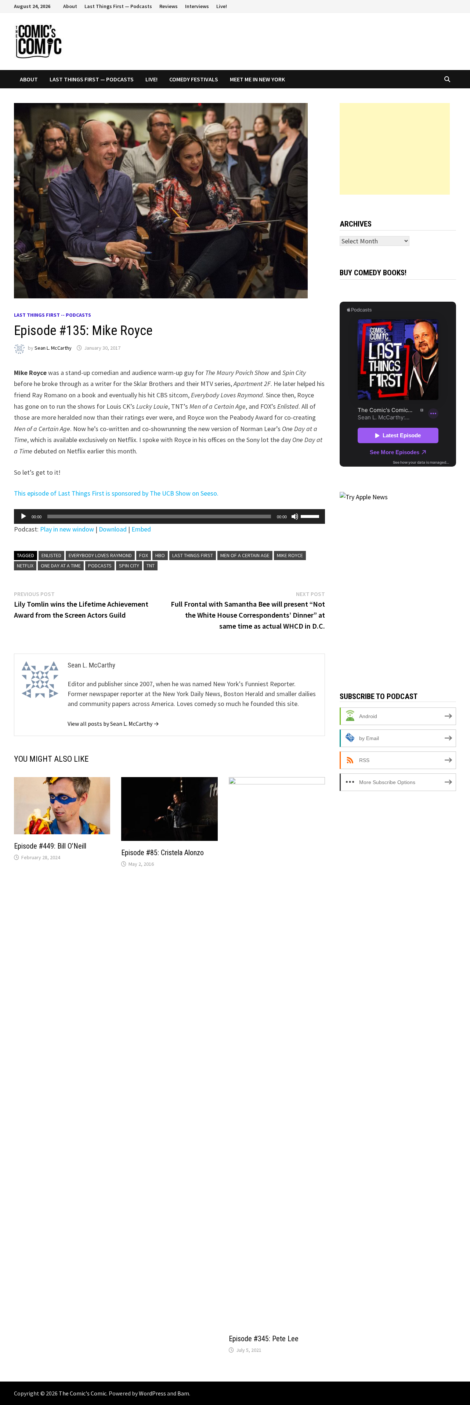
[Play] (23, 516)
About (70, 6)
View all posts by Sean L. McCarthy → (113, 723)
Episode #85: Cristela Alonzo (162, 852)
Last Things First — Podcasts (118, 6)
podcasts (100, 565)
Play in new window (67, 529)
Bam (183, 1393)
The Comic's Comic (82, 1393)
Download (113, 529)
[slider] (311, 515)
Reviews (168, 6)
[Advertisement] (395, 149)
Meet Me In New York (257, 79)
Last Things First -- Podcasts (52, 315)
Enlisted (51, 555)
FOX (143, 555)
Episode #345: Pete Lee (264, 1338)
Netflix (25, 565)
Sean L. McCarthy (53, 348)
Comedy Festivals (193, 79)
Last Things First (192, 555)
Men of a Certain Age (245, 555)
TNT (151, 565)
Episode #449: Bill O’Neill (50, 846)
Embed (141, 529)
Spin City (129, 565)
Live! (221, 6)
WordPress (152, 1393)
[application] (169, 516)
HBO (160, 555)
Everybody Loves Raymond (100, 555)
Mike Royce (290, 555)
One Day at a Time (61, 565)
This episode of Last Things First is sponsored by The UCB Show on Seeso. (116, 493)
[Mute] (295, 516)
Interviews (197, 6)
